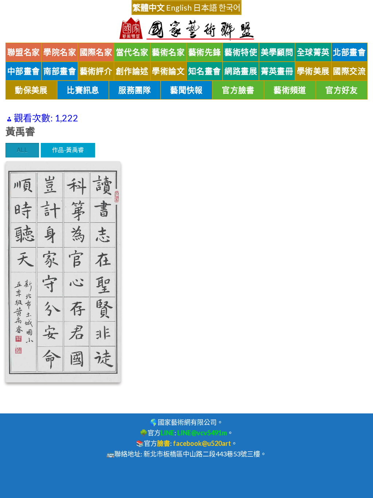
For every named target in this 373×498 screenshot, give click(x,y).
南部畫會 (59, 71)
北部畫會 (349, 52)
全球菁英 (313, 52)
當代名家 (132, 52)
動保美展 (31, 90)
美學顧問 (277, 52)
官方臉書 (238, 90)
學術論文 (168, 71)
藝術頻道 (290, 90)
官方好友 (341, 90)
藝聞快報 (186, 90)
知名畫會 (204, 71)
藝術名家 (168, 52)
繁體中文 (149, 7)
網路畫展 (240, 71)
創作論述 (132, 71)
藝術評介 (96, 71)
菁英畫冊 (277, 71)
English (179, 7)
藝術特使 (240, 52)
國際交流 (349, 71)
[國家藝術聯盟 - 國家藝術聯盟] (186, 29)
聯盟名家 (23, 52)
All (22, 149)
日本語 (205, 7)
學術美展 (313, 71)
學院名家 (59, 52)
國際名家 (96, 52)
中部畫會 (23, 71)
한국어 (229, 7)
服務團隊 (134, 90)
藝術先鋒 (204, 52)
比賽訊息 (83, 90)
